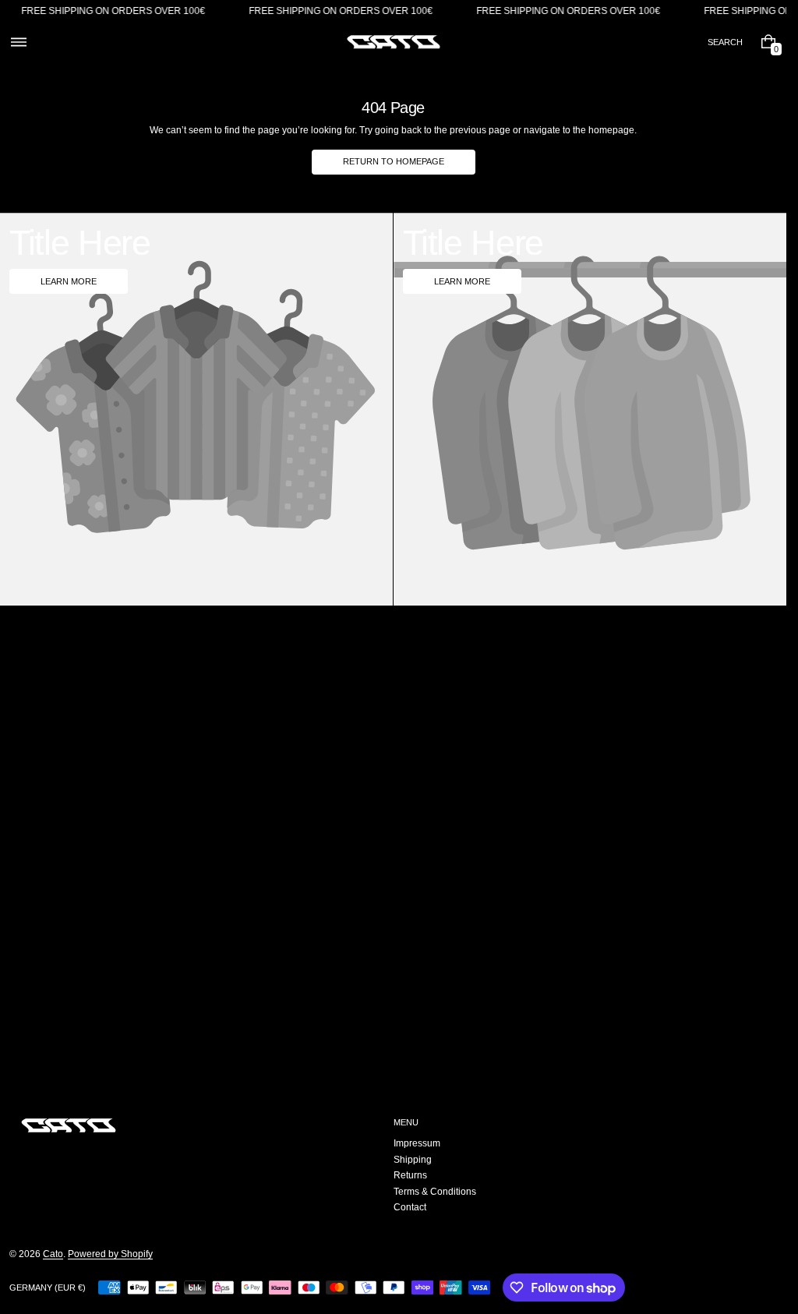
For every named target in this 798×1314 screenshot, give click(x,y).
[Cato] (68, 1125)
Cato (53, 1254)
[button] (18, 42)
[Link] (393, 11)
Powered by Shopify (110, 1254)
